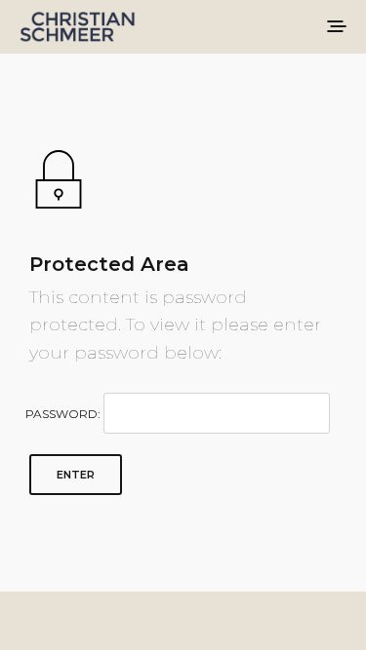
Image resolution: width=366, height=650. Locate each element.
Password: (64, 413)
